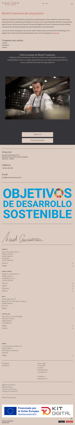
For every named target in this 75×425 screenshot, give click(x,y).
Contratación (42, 372)
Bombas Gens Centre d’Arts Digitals (15, 157)
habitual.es (6, 258)
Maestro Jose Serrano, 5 (10, 274)
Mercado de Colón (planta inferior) (14, 301)
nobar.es (5, 353)
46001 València (7, 321)
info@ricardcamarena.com (11, 177)
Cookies (40, 368)
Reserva (5, 263)
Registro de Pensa (8, 385)
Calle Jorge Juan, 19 (9, 299)
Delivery (5, 291)
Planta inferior (7, 348)
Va (46, 3)
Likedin (4, 43)
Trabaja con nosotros (9, 391)
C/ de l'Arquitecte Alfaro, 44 (11, 346)
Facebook (55, 33)
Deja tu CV (37, 134)
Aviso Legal (42, 363)
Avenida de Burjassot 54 (10, 155)
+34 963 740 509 (7, 280)
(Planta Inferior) (7, 254)
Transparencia (43, 370)
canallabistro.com (8, 278)
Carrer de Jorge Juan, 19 (10, 252)
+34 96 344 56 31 (7, 260)
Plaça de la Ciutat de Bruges (12, 316)
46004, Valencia (7, 256)
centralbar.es (6, 323)
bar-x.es (5, 305)
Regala (4, 266)
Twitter (4, 47)
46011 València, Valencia (10, 350)
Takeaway (5, 288)
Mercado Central (8, 319)
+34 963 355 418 (7, 168)
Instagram (5, 363)
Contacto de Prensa (9, 389)
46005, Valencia (7, 276)
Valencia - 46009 (8, 159)
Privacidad (41, 365)
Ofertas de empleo (37, 140)
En (43, 3)
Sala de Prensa (7, 387)
